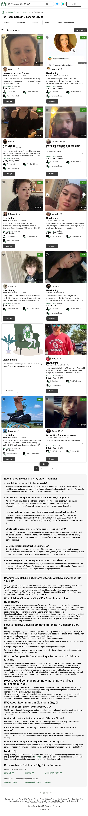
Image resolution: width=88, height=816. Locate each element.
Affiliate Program (51, 799)
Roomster (38, 757)
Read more (10, 391)
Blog (69, 799)
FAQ (25, 799)
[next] (51, 4)
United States (13, 12)
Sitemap (15, 799)
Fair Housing (62, 799)
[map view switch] (44, 464)
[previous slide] (49, 195)
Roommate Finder (43, 801)
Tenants (48, 782)
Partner (8, 799)
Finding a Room (15, 801)
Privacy (36, 799)
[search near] (9, 4)
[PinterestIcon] (47, 793)
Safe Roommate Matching (35, 803)
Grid (8, 22)
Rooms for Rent (10, 782)
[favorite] (3, 37)
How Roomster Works (54, 803)
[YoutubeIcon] (44, 793)
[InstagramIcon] (51, 793)
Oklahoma (26, 12)
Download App (77, 799)
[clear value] (47, 4)
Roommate (21, 22)
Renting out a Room (29, 801)
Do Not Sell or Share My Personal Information (44, 806)
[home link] (3, 4)
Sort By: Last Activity (66, 22)
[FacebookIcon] (37, 793)
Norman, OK (29, 773)
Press (42, 799)
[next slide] (82, 195)
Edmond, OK (9, 773)
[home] (3, 12)
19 (52, 468)
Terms (21, 799)
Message (9, 101)
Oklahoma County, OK (53, 773)
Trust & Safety (56, 801)
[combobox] (28, 4)
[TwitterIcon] (40, 793)
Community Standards (70, 801)
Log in (74, 4)
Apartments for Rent (33, 782)
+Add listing (80, 30)
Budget (35, 22)
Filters (47, 22)
